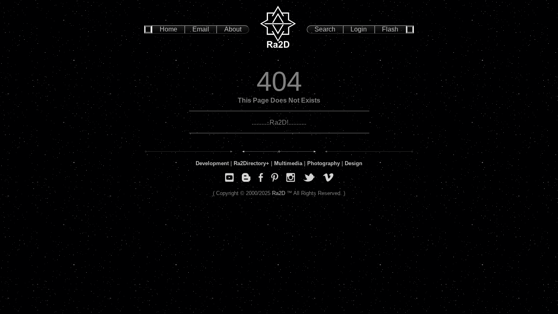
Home (168, 29)
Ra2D (278, 193)
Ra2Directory (250, 163)
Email (200, 29)
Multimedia (288, 163)
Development (212, 163)
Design (353, 163)
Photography (323, 163)
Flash (390, 29)
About (232, 29)
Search (325, 29)
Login (358, 29)
